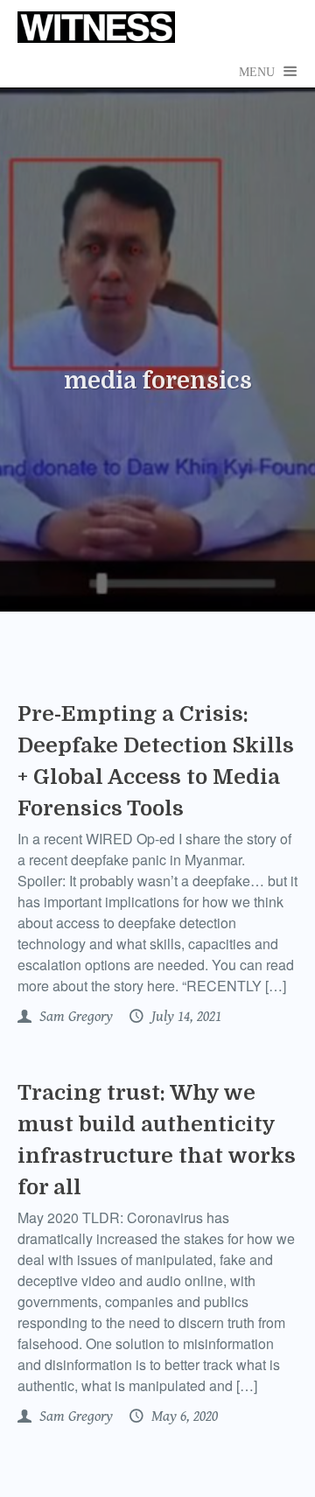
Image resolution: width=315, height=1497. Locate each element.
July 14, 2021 (184, 1016)
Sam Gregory (74, 1016)
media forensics (158, 380)
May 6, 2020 (183, 1416)
